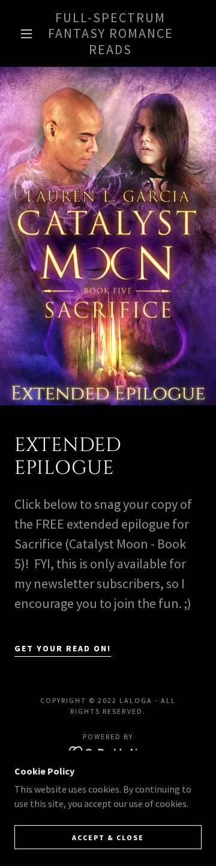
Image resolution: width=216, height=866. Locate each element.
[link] (110, 33)
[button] (26, 34)
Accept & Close (108, 837)
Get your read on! (62, 648)
